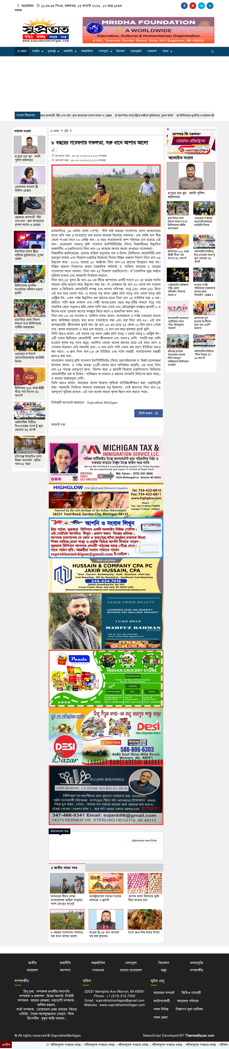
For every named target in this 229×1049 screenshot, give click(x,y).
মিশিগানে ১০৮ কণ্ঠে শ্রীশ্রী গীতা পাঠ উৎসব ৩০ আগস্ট (29, 391)
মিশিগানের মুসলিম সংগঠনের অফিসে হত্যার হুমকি (167, 115)
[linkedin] (201, 5)
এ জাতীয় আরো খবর (64, 868)
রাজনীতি (68, 51)
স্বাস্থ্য (164, 970)
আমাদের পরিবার (188, 1001)
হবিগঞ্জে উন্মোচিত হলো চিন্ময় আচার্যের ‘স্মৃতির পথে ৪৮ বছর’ (28, 460)
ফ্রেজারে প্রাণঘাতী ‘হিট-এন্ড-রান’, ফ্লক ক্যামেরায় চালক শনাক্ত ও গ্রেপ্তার (29, 221)
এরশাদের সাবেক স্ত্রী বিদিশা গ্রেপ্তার (26, 188)
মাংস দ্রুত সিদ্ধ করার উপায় (144, 932)
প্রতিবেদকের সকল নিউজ (144, 840)
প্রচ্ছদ (23, 51)
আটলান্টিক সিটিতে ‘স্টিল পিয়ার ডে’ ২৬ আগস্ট (204, 355)
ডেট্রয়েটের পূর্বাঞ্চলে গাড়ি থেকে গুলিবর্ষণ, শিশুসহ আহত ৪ (178, 290)
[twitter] (192, 5)
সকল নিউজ (161, 1009)
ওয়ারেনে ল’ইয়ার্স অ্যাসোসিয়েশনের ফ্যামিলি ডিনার (29, 357)
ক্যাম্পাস (65, 970)
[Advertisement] (114, 84)
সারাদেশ (152, 51)
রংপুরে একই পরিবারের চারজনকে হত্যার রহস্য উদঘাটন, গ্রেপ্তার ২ (204, 290)
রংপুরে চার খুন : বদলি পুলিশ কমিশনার (27, 158)
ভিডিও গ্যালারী (191, 993)
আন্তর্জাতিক (87, 51)
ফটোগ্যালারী (162, 1001)
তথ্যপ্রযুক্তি (136, 51)
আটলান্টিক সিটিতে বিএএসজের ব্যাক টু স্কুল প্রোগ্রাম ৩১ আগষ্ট (29, 426)
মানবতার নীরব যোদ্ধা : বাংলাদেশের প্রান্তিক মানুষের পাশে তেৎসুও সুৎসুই (66, 900)
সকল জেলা (161, 1017)
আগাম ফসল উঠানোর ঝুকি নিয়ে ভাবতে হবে (143, 898)
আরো (165, 51)
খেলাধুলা (103, 51)
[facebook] (184, 5)
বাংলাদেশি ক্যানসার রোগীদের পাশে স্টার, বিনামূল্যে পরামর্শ (178, 323)
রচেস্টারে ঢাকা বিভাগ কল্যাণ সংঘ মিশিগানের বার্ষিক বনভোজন (28, 323)
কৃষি (66, 131)
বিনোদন (120, 51)
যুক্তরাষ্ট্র (51, 51)
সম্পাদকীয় (196, 970)
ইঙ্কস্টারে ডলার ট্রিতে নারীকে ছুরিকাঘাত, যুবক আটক (107, 115)
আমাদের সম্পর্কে (164, 993)
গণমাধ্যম (98, 970)
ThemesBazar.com (199, 1035)
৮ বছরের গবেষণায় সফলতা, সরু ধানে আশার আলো (67, 934)
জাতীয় (36, 51)
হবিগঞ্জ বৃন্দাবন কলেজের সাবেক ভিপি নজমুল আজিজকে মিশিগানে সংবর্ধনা (178, 358)
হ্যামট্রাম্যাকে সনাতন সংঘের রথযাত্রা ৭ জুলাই (105, 898)
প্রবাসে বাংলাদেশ (131, 970)
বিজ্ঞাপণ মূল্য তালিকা (189, 1009)
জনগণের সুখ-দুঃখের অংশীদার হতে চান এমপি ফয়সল (202, 323)
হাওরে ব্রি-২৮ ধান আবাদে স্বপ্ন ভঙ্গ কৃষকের (104, 934)
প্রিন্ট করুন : (147, 413)
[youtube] (210, 5)
